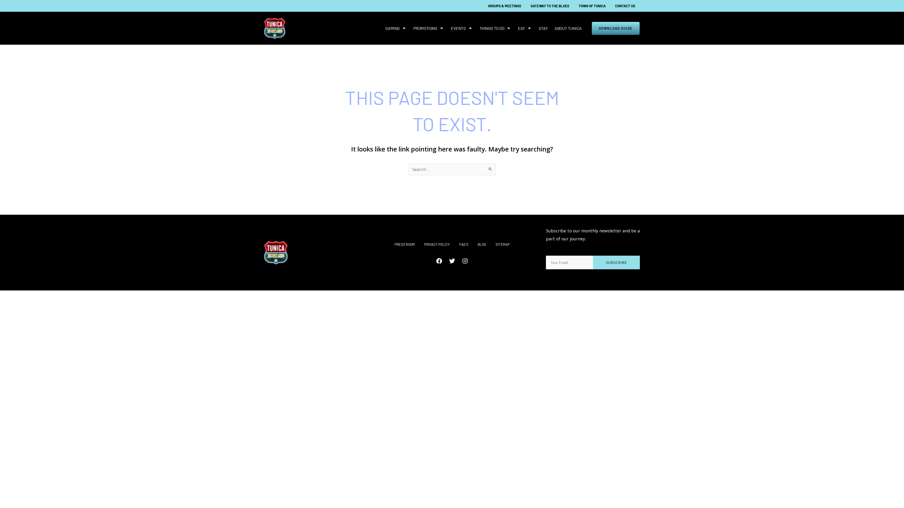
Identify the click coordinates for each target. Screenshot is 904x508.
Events (458, 28)
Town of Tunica (592, 6)
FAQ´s (463, 244)
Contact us (625, 6)
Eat (521, 28)
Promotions (425, 28)
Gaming (392, 28)
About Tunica (568, 28)
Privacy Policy (437, 244)
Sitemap (503, 244)
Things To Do (492, 28)
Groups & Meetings (504, 6)
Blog (482, 244)
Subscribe (616, 262)
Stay (543, 28)
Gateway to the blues (550, 6)
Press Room (405, 244)
